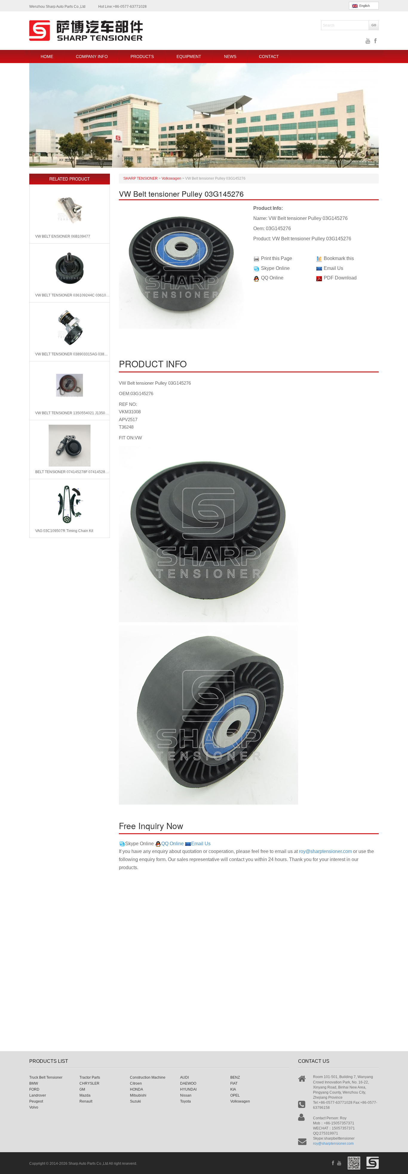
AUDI (184, 1077)
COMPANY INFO (92, 56)
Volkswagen (240, 1101)
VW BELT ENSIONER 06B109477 (62, 236)
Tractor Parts (89, 1077)
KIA (233, 1089)
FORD (34, 1089)
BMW (33, 1083)
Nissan (185, 1095)
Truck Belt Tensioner (45, 1077)
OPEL (235, 1095)
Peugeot (36, 1101)
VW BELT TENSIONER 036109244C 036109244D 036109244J (72, 295)
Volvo (33, 1107)
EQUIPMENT (189, 56)
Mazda (85, 1095)
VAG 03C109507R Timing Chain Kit (64, 531)
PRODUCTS (142, 56)
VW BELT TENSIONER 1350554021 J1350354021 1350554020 (72, 413)
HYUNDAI (188, 1089)
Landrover (37, 1095)
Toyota (185, 1101)
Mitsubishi (138, 1095)
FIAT (233, 1083)
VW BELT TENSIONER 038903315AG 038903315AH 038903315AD (72, 354)
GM (82, 1089)
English (364, 5)
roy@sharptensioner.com (325, 851)
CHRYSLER (89, 1083)
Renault (85, 1101)
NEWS (230, 56)
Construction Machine (147, 1077)
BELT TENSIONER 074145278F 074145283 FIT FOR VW (72, 472)
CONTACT (269, 56)
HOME (47, 56)
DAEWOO (188, 1083)
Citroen (136, 1083)
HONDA (136, 1089)
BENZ (235, 1077)
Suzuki (135, 1101)
